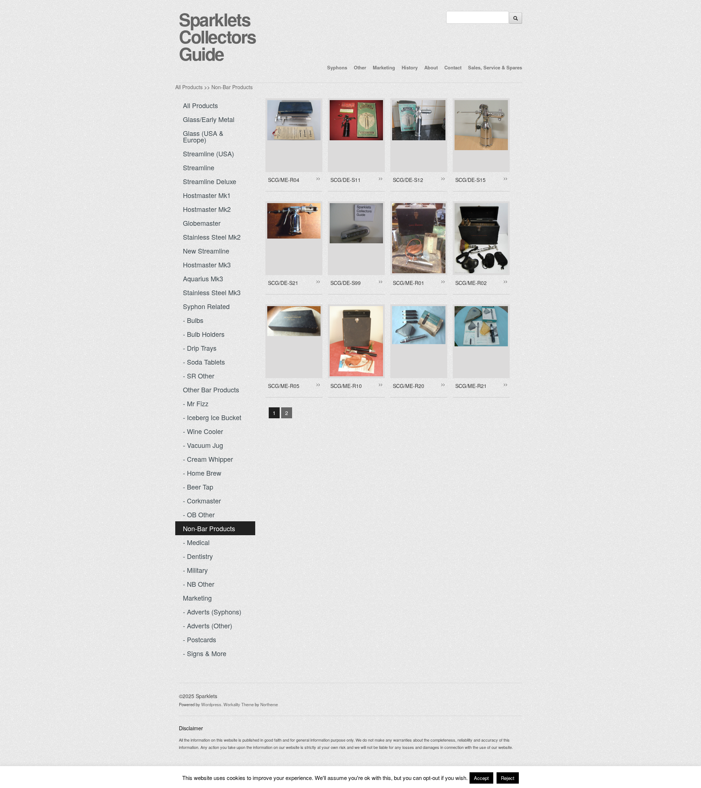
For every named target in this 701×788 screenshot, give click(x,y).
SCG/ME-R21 (471, 385)
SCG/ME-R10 (346, 385)
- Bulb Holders (204, 334)
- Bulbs (193, 320)
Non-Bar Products (232, 87)
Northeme (269, 704)
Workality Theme (238, 704)
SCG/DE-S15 (470, 179)
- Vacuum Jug (203, 445)
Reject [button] (507, 777)
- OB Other (199, 514)
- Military (195, 570)
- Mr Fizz (195, 403)
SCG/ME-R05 (283, 385)
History (410, 67)
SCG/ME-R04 (283, 179)
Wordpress (211, 704)
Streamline (198, 167)
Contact (452, 67)
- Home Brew (202, 472)
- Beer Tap (198, 486)
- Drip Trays (200, 348)
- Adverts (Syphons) (212, 611)
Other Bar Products (211, 389)
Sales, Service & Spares (495, 67)
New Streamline (206, 250)
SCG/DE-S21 (283, 282)
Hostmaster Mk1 (207, 195)
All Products (189, 87)
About (431, 67)
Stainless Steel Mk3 (212, 292)
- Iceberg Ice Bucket (212, 417)
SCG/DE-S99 (345, 282)
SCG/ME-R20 (408, 385)
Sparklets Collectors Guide (217, 36)
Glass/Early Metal (208, 119)
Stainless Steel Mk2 (212, 236)
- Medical (196, 542)
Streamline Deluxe (209, 181)
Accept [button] (481, 777)
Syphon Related (206, 306)
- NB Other (198, 584)
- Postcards (199, 639)
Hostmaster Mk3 (207, 264)
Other (360, 67)
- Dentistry (198, 556)
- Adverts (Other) (207, 625)
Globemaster (202, 223)
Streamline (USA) (208, 153)
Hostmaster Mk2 (207, 209)
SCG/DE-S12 (408, 179)
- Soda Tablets (204, 361)
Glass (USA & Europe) (203, 136)
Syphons (337, 67)
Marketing (384, 67)
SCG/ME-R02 (471, 282)
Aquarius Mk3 (203, 278)
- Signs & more (204, 653)
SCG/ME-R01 (408, 282)
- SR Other (198, 375)
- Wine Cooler (203, 431)
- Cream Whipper (208, 459)
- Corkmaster (202, 500)
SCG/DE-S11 (345, 179)
